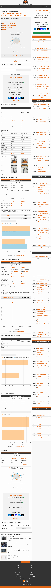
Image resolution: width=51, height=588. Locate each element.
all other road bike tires (21, 50)
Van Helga (39, 424)
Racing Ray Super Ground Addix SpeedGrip (41, 312)
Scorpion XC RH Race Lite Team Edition (41, 268)
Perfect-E (38, 403)
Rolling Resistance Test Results (8, 23)
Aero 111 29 (39, 165)
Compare (16, 531)
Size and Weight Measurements (9, 22)
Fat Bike (18, 574)
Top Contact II (39, 385)
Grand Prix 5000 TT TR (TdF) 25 (42, 124)
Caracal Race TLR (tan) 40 (42, 193)
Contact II (39, 390)
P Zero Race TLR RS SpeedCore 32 (41, 186)
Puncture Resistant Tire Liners (42, 50)
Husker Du (39, 426)
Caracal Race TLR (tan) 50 (42, 240)
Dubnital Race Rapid (41, 309)
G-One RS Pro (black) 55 (41, 307)
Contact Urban (39, 356)
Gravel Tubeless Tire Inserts (42, 48)
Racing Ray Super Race (41, 302)
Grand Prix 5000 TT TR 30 (41, 132)
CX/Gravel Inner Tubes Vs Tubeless (43, 55)
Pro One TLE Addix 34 (42, 217)
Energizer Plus (39, 376)
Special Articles (18, 576)
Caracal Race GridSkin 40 (42, 243)
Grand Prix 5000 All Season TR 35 (43, 220)
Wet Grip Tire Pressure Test (42, 43)
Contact (32, 570)
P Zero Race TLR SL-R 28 (41, 127)
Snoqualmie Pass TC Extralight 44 (41, 190)
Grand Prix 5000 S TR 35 (42, 181)
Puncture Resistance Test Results (9, 25)
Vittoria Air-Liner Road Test (42, 75)
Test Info (32, 567)
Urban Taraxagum (40, 387)
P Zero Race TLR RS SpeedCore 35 (41, 196)
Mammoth (39, 433)
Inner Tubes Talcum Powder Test (43, 46)
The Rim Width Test (40, 79)
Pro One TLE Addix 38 (42, 202)
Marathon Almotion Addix (42, 363)
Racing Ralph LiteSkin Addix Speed (42, 316)
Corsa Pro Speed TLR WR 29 (42, 110)
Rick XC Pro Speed (40, 289)
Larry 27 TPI (39, 428)
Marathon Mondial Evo (41, 401)
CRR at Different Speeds (41, 70)
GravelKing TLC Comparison (43, 77)
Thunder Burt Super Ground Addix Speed (42, 264)
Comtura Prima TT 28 (41, 141)
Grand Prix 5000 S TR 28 (41, 147)
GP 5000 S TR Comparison (41, 64)
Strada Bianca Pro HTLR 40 (43, 204)
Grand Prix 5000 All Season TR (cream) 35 (43, 214)
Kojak (38, 394)
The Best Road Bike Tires (41, 39)
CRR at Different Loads (41, 59)
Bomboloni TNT (40, 431)
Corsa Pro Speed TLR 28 (41, 108)
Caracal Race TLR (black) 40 (43, 211)
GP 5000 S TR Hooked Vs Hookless (43, 57)
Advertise (32, 572)
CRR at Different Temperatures (42, 52)
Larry (38, 422)
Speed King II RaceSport (41, 295)
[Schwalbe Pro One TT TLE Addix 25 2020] (24, 162)
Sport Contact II (40, 372)
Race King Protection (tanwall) (41, 320)
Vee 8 (38, 419)
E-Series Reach (39, 381)
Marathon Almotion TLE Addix (41, 366)
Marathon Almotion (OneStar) (40, 351)
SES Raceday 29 (40, 136)
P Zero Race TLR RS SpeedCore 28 (40, 168)
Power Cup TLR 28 (40, 162)
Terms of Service (32, 574)
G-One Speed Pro (40, 260)
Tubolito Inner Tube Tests (42, 82)
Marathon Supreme (40, 361)
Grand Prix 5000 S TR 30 (41, 154)
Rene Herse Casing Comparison (43, 68)
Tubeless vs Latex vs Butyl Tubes (43, 90)
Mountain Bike (18, 569)
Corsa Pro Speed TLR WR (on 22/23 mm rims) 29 (42, 114)
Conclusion (4, 29)
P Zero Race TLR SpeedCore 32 (43, 233)
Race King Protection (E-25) (42, 283)
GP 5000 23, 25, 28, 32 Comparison (43, 86)
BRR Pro (32, 565)
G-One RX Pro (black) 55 (41, 304)
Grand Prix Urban (40, 348)
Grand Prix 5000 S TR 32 (42, 183)
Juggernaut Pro (40, 437)
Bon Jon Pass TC (40, 346)
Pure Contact (39, 378)
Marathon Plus (39, 398)
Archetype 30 (39, 119)
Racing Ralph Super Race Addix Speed (41, 335)
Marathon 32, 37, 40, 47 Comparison (43, 93)
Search (43, 6)
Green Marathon (40, 383)
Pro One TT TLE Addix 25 (41, 134)
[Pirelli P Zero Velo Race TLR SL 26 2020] (14, 162)
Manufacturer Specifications (8, 20)
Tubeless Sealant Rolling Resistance (43, 88)
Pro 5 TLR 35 (40, 200)
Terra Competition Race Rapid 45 (42, 237)
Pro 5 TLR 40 (40, 206)
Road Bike (18, 567)
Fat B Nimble (39, 435)
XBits (26, 584)
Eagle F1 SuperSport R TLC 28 (42, 160)
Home (2, 6)
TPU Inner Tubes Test (41, 41)
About (32, 569)
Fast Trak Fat (39, 417)
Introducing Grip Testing (41, 73)
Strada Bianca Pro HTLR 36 (43, 230)
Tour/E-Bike (17, 572)
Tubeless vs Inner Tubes (41, 95)
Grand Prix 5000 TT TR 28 (41, 121)
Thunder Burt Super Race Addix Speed (41, 272)
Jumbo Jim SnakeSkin (41, 415)
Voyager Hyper (39, 354)
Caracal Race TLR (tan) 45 (42, 223)
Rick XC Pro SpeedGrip (41, 300)
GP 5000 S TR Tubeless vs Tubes (43, 61)
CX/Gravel (18, 570)
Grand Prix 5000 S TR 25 (41, 156)
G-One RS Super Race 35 (42, 228)
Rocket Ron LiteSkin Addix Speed (42, 276)
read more (16, 61)
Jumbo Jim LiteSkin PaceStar (42, 413)
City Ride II (39, 396)
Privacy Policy (32, 576)
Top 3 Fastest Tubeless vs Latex (43, 66)
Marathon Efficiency (40, 359)
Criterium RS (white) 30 (41, 171)
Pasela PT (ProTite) (40, 369)
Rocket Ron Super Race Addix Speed (42, 326)
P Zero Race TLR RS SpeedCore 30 (40, 144)
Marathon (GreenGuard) (41, 374)
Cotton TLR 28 (39, 139)
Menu (49, 6)
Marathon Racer (40, 392)
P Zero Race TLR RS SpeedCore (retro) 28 (41, 150)
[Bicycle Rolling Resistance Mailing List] (27, 582)
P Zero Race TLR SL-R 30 (41, 130)
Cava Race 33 (40, 209)
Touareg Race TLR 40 (41, 247)
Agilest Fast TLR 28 (40, 158)
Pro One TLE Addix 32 (42, 245)
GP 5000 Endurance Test (41, 84)
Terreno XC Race (40, 298)
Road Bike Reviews (8, 531)
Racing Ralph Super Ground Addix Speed (42, 292)
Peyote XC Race (40, 330)
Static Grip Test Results (7, 27)
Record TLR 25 (39, 117)
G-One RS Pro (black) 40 (42, 226)
